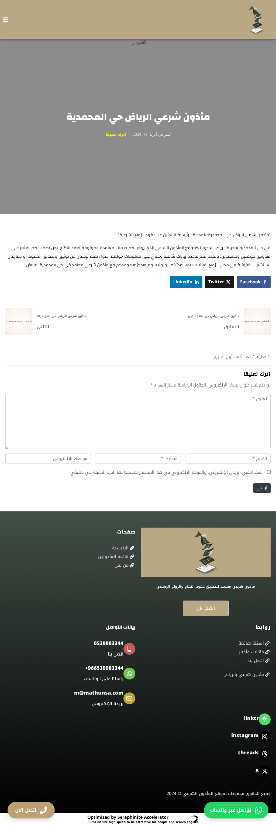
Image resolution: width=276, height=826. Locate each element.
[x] (265, 771)
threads (248, 753)
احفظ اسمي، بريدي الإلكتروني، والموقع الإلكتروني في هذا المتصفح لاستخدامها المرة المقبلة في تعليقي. (166, 472)
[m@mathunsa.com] (129, 698)
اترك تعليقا (116, 134)
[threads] (265, 754)
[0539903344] (129, 649)
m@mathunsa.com (98, 693)
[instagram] (265, 737)
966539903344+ (104, 668)
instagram (245, 735)
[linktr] (265, 719)
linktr (251, 718)
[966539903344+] (129, 673)
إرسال (262, 488)
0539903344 (108, 643)
